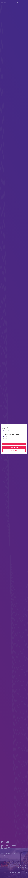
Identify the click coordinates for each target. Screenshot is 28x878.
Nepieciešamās (8, 430)
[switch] (3, 436)
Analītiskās (7, 436)
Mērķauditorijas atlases (9, 438)
